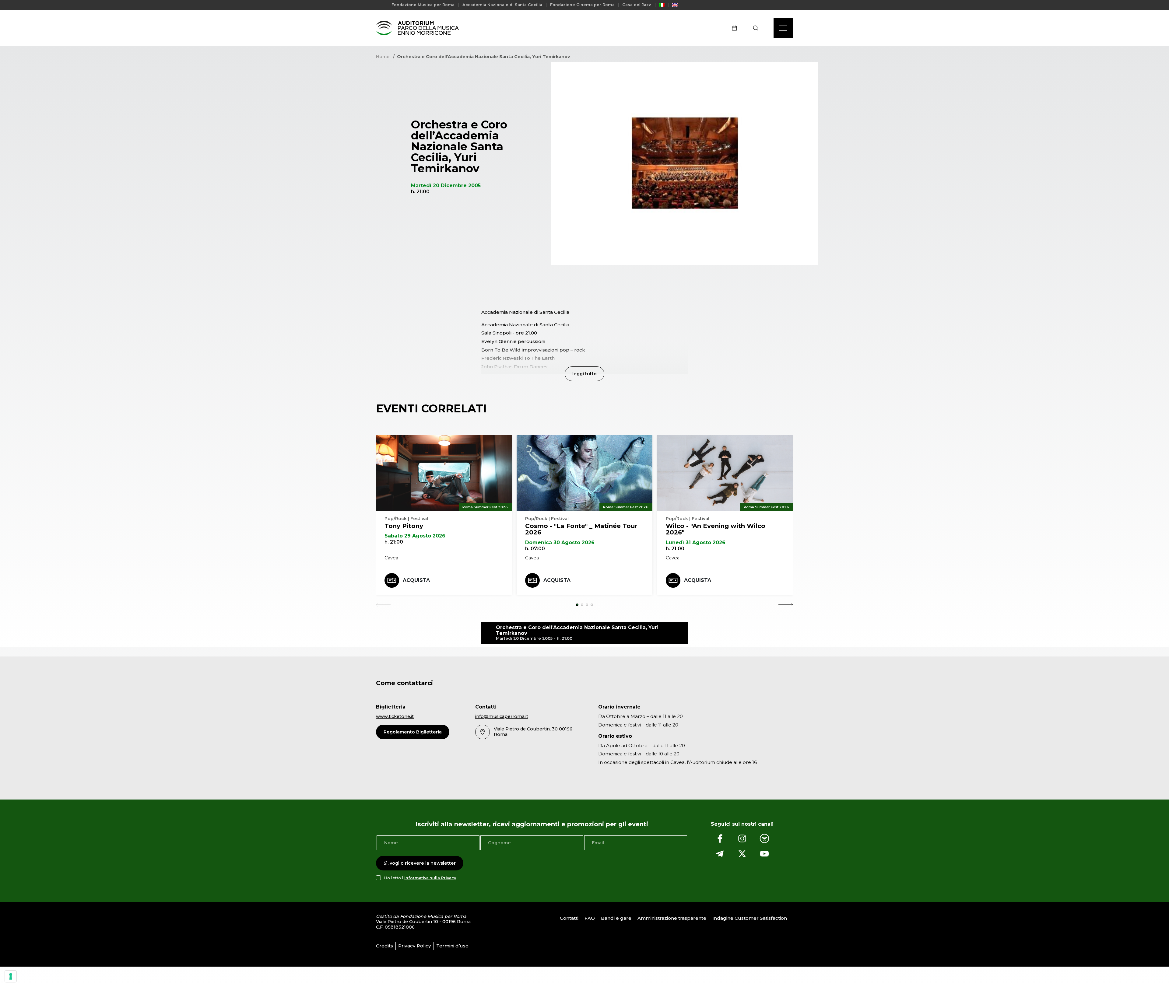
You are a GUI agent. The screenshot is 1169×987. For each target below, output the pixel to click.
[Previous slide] (383, 605)
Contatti (569, 918)
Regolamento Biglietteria (413, 732)
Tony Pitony (403, 526)
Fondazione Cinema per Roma (582, 4)
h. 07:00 (535, 548)
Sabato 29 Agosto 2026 (414, 536)
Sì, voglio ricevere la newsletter (420, 863)
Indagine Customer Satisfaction (749, 918)
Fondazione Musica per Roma (423, 4)
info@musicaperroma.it (501, 716)
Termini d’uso (452, 946)
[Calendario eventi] (736, 28)
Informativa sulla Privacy (430, 878)
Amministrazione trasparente (671, 918)
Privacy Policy (414, 946)
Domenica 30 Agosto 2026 (560, 542)
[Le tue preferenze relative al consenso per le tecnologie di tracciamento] (10, 976)
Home (382, 56)
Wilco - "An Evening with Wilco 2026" (715, 529)
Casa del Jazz (636, 4)
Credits (384, 946)
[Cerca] (758, 28)
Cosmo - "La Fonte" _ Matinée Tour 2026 (581, 529)
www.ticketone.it (395, 716)
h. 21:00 (393, 542)
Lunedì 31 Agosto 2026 (695, 542)
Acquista (416, 580)
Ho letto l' (420, 878)
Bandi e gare (616, 918)
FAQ (589, 918)
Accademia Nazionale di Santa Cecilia (502, 4)
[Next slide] (785, 605)
